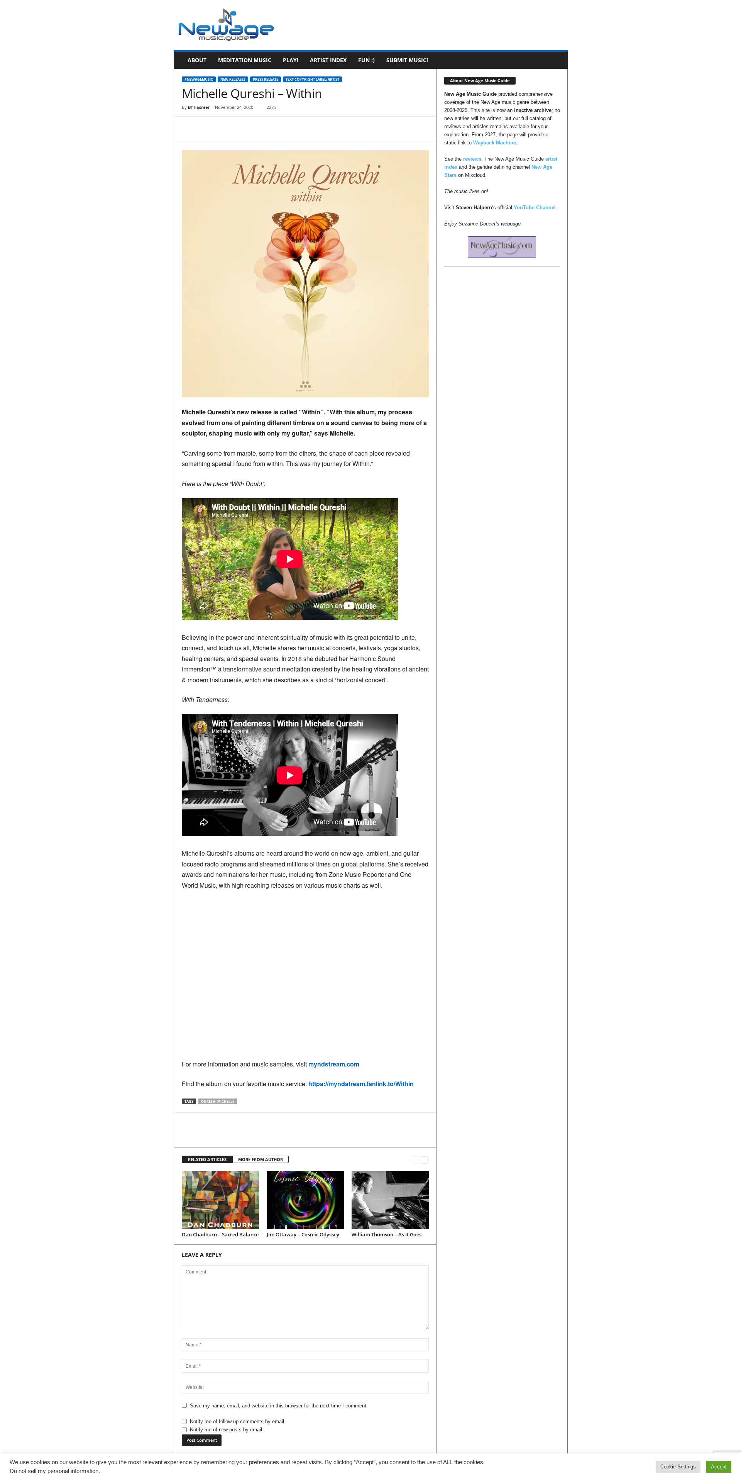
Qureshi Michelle (217, 1101)
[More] (261, 128)
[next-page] (425, 1160)
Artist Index (328, 60)
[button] (556, 60)
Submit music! (407, 60)
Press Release (265, 79)
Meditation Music (244, 60)
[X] (207, 128)
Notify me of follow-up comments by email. (238, 1421)
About (197, 60)
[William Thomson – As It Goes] (390, 1200)
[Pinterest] (225, 128)
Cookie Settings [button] (678, 1467)
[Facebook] (189, 128)
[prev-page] (415, 1160)
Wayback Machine (494, 143)
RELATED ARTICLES (207, 1159)
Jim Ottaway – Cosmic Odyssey (303, 1234)
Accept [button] (719, 1467)
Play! (290, 60)
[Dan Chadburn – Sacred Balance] (220, 1200)
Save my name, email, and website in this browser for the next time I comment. (279, 1406)
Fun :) (366, 60)
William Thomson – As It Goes (386, 1234)
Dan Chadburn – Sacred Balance (220, 1234)
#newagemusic (198, 79)
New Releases (232, 79)
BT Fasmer (199, 107)
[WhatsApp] (242, 128)
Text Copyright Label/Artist (312, 79)
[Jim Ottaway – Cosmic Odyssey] (305, 1200)
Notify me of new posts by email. (227, 1430)
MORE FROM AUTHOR (260, 1159)
